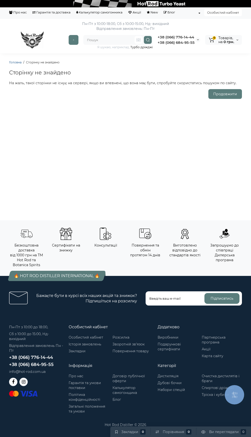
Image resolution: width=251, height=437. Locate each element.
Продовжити (225, 94)
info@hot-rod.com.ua (27, 371)
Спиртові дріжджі (218, 388)
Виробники (168, 337)
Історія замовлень (85, 344)
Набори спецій (171, 390)
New (154, 12)
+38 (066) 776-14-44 (176, 37)
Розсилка (121, 337)
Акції (136, 12)
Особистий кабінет (223, 12)
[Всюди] (138, 40)
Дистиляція (168, 376)
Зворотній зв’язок (129, 344)
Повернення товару (131, 351)
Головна (15, 62)
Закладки (77, 351)
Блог (171, 12)
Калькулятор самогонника (100, 12)
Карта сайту (212, 356)
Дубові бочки (170, 383)
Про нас (20, 12)
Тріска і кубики (215, 394)
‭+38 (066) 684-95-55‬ (176, 42)
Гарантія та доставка (53, 12)
